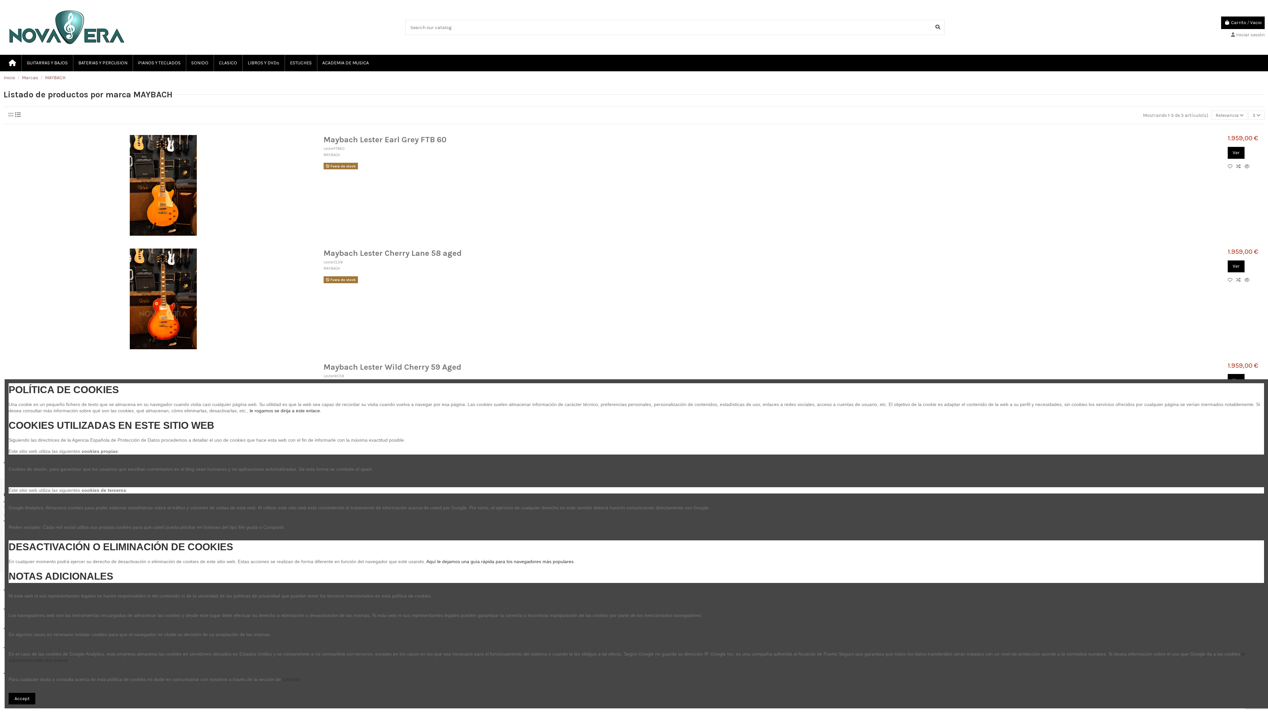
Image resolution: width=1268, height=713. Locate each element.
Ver (1236, 152)
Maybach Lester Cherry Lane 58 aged (393, 253)
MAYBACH (332, 155)
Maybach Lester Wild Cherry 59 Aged (392, 367)
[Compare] (1240, 166)
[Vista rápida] (1248, 166)
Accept (22, 698)
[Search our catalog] (938, 27)
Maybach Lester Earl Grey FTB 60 (385, 139)
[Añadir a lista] (1232, 166)
